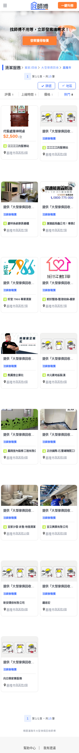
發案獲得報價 (39, 40)
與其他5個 (61, 457)
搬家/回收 (31, 67)
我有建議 (49, 748)
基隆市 (67, 67)
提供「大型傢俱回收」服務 (22, 207)
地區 (69, 86)
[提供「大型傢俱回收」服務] (58, 116)
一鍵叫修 (67, 5)
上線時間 (27, 94)
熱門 (67, 94)
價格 (47, 94)
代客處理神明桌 (14, 131)
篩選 (48, 86)
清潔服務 (13, 68)
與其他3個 (22, 152)
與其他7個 (22, 230)
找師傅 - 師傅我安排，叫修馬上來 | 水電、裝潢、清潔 (39, 6)
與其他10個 (22, 533)
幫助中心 (29, 748)
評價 (8, 94)
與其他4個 (22, 381)
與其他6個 (22, 609)
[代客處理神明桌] (19, 116)
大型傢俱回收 (50, 67)
